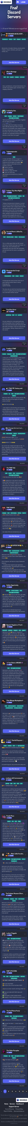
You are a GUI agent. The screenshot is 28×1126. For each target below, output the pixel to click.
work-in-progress (12, 705)
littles (16, 237)
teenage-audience (18, 707)
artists (10, 473)
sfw (8, 77)
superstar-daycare (14, 552)
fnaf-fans (23, 976)
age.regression (21, 745)
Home (6, 1104)
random (4, 354)
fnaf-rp (14, 116)
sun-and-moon (19, 473)
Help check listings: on (19, 1111)
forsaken (8, 859)
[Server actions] (25, 35)
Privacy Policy (19, 1109)
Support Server (14, 1106)
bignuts (23, 630)
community (6, 898)
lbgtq (19, 821)
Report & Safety (8, 1111)
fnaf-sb (14, 435)
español (11, 77)
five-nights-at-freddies (14, 475)
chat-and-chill (20, 705)
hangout (15, 630)
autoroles (22, 77)
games (9, 821)
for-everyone (21, 237)
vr (16, 315)
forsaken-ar (5, 39)
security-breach (21, 433)
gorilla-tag (8, 315)
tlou (14, 783)
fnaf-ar (10, 39)
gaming (7, 783)
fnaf (14, 39)
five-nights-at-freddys (14, 118)
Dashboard (20, 1104)
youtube (20, 315)
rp (9, 393)
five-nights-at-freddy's (12, 196)
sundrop (22, 550)
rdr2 (21, 783)
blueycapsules (8, 276)
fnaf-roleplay (20, 116)
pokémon (10, 630)
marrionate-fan (14, 355)
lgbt (11, 783)
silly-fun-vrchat (10, 237)
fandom (21, 276)
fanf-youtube (14, 978)
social (5, 745)
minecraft (5, 630)
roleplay (17, 77)
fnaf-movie (14, 1018)
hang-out (9, 354)
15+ (23, 196)
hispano (18, 39)
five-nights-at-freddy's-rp (14, 198)
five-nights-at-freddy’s (18, 1016)
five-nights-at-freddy (16, 859)
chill (6, 473)
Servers (12, 1104)
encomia (23, 39)
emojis (17, 276)
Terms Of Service (9, 1109)
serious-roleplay (14, 590)
